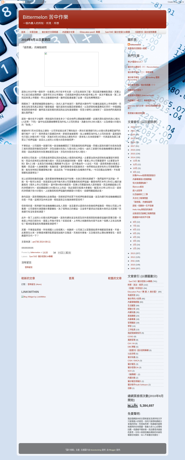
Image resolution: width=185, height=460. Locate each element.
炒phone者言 (138, 187)
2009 (133, 268)
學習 (130, 326)
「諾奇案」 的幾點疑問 (142, 202)
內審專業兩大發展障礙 (142, 179)
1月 (135, 248)
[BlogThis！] (62, 252)
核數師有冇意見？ (135, 90)
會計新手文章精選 (50, 32)
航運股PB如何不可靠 (141, 217)
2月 (135, 245)
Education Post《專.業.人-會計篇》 (143, 292)
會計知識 (131, 357)
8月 (135, 222)
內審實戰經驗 (133, 302)
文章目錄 (34, 32)
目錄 (130, 388)
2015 (133, 154)
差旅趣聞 (131, 316)
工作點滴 (131, 330)
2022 (133, 127)
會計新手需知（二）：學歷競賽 (140, 72)
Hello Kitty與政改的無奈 (142, 209)
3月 (135, 241)
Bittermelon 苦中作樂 (45, 17)
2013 (133, 253)
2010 (133, 265)
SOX (130, 371)
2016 (133, 150)
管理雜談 (131, 323)
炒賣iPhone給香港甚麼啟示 (144, 175)
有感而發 (131, 295)
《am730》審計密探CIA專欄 (117, 32)
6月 (135, 229)
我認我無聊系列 (134, 333)
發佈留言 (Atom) (35, 284)
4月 (135, 237)
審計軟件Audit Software (138, 385)
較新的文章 (28, 278)
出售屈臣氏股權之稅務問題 (144, 213)
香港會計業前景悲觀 (136, 113)
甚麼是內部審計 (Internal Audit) (141, 95)
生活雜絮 (131, 305)
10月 (135, 168)
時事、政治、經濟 (135, 285)
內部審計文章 (68, 32)
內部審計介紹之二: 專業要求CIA (141, 100)
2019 (133, 138)
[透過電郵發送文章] (54, 252)
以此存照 (131, 354)
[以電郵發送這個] (59, 252)
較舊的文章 (115, 278)
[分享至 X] (64, 252)
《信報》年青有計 (135, 288)
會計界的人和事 (134, 299)
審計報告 (131, 364)
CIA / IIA (131, 343)
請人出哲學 (137, 190)
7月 (135, 226)
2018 (133, 142)
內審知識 (131, 312)
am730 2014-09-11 (41, 242)
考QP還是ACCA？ (135, 62)
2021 (133, 131)
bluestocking (96, 450)
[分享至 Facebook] (67, 252)
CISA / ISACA (133, 361)
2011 (133, 261)
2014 (133, 157)
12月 (135, 161)
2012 (133, 257)
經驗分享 (131, 309)
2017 (133, 146)
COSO (130, 336)
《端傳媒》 (132, 374)
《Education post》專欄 (89, 32)
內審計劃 (131, 378)
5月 (135, 233)
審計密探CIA (133, 367)
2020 (133, 134)
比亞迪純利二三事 (140, 194)
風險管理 (131, 340)
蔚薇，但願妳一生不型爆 (143, 206)
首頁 (23, 32)
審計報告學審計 (134, 381)
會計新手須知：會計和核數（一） (142, 85)
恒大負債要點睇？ (140, 183)
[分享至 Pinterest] (69, 252)
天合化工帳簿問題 (140, 198)
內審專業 (131, 319)
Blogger (112, 450)
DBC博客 (131, 347)
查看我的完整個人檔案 (137, 48)
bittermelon (135, 45)
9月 (135, 172)
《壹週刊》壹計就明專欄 (145, 32)
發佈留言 (29, 267)
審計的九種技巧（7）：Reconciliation (143, 67)
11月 (135, 164)
